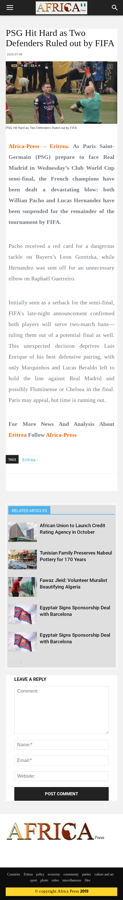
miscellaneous (71, 880)
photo (44, 880)
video (55, 880)
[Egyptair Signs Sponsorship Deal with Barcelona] (22, 614)
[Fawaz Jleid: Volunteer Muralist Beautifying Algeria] (22, 587)
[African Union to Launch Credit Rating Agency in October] (22, 532)
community (71, 874)
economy (54, 874)
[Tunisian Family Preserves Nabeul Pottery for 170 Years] (22, 559)
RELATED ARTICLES (29, 510)
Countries (13, 874)
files (87, 880)
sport (33, 880)
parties (86, 874)
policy (40, 874)
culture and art (104, 874)
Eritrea (28, 459)
